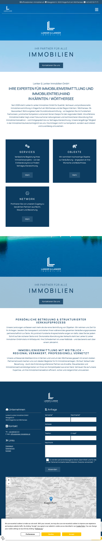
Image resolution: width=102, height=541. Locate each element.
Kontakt (8, 451)
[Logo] (10, 9)
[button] (59, 9)
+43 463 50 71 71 (92, 2)
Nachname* (75, 415)
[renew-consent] (3, 538)
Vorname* (49, 415)
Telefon (48, 433)
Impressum (9, 446)
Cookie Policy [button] (80, 526)
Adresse (48, 424)
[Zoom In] (9, 480)
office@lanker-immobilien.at (33, 2)
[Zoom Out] (9, 484)
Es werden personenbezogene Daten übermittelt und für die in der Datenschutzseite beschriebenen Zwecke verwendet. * (71, 460)
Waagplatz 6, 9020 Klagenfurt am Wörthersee (65, 2)
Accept (71, 534)
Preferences (30, 534)
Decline (51, 534)
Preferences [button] (39, 529)
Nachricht (49, 443)
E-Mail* (73, 433)
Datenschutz (10, 448)
